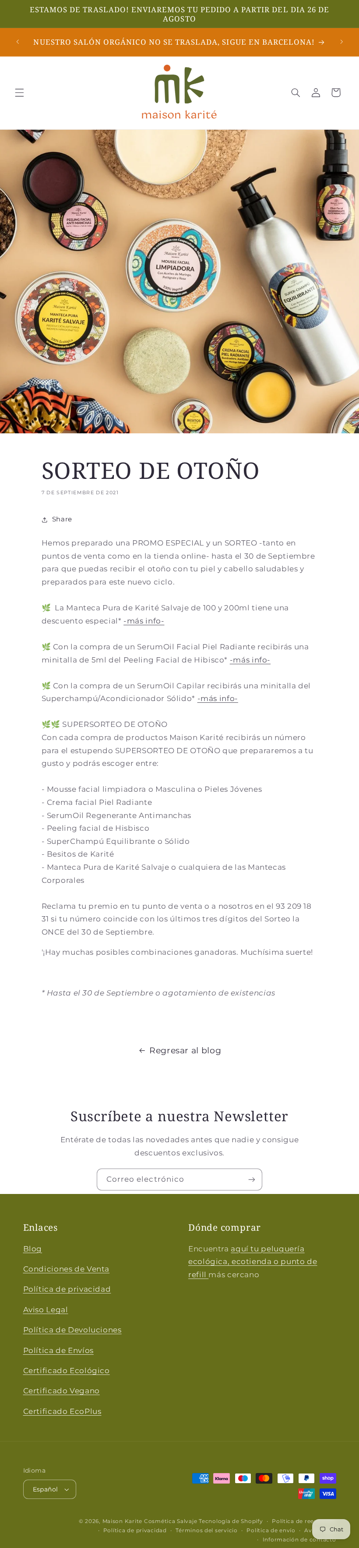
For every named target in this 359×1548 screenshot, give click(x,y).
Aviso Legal (45, 1309)
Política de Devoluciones (72, 1329)
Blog (32, 1248)
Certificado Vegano (61, 1390)
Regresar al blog (185, 1050)
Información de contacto (299, 1540)
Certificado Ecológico (66, 1370)
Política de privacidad (67, 1289)
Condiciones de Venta (66, 1269)
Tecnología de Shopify (231, 1521)
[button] (19, 92)
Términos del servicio (206, 1530)
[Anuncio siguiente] (341, 42)
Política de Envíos (58, 1350)
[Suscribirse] (252, 1179)
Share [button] (62, 519)
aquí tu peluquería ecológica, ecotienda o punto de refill (252, 1261)
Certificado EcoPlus (62, 1411)
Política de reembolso (304, 1521)
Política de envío (271, 1530)
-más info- (143, 620)
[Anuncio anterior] (17, 42)
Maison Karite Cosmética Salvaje (149, 1521)
